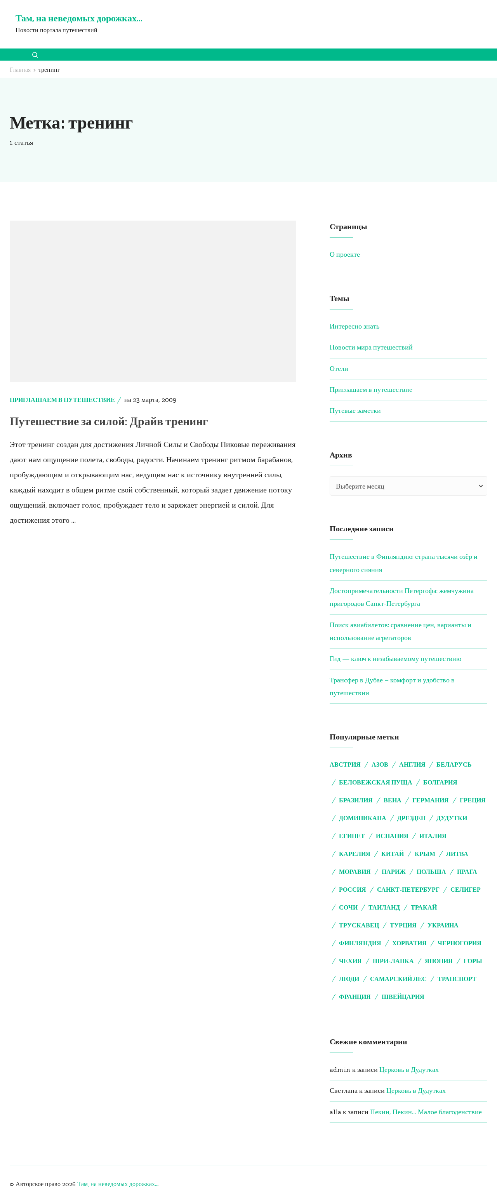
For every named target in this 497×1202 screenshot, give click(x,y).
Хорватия (409, 943)
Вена (392, 800)
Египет (352, 836)
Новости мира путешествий (371, 347)
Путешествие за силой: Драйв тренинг (109, 421)
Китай (392, 854)
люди (349, 979)
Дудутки (451, 818)
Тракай (424, 907)
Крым (425, 854)
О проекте (345, 254)
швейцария (403, 996)
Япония (439, 961)
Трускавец (359, 925)
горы (473, 961)
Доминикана (362, 818)
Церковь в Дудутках (409, 1069)
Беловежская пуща (375, 782)
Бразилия (356, 800)
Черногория (459, 943)
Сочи (348, 907)
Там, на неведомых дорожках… (79, 18)
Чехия (350, 961)
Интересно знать (354, 326)
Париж (394, 871)
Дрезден (411, 818)
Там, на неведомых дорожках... (117, 1184)
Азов (380, 764)
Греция (473, 800)
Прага (467, 871)
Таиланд (384, 907)
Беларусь (454, 764)
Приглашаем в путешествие (62, 400)
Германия (430, 800)
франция (355, 996)
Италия (433, 836)
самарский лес (398, 979)
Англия (412, 764)
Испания (392, 836)
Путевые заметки (355, 410)
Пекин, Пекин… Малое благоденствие (426, 1112)
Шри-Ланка (393, 961)
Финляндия (360, 943)
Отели (339, 368)
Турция (403, 925)
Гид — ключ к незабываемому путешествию (395, 658)
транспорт (457, 979)
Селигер (465, 889)
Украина (443, 925)
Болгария (440, 782)
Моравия (355, 871)
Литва (457, 854)
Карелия (354, 854)
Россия (352, 889)
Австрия (345, 764)
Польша (431, 871)
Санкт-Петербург (408, 889)
